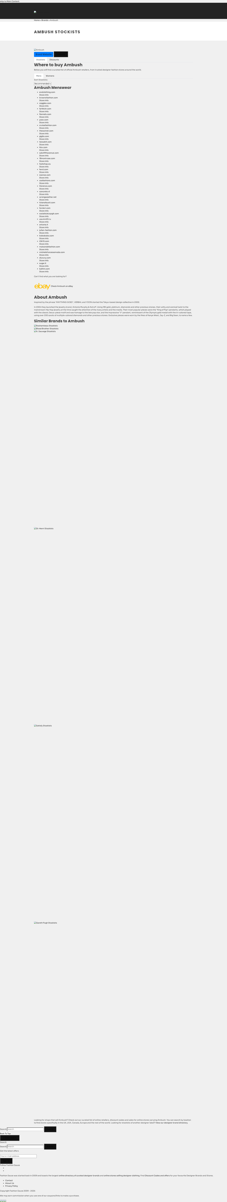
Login (2, 4)
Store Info (43, 95)
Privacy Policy (11, 1186)
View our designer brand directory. (172, 1123)
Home (37, 20)
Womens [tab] (50, 76)
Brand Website (44, 54)
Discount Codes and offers (157, 1175)
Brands (45, 20)
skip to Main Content (9, 1)
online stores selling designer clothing (122, 1175)
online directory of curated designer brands (79, 1175)
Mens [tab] (38, 76)
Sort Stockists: (41, 80)
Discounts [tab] (54, 59)
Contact (9, 1180)
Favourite (61, 54)
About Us (9, 1183)
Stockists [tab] (40, 59)
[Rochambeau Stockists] (46, 325)
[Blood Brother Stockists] (46, 328)
